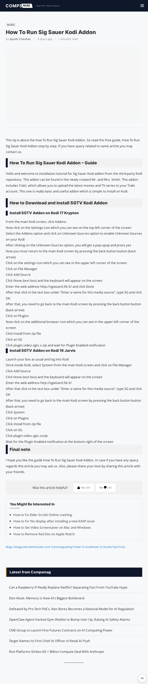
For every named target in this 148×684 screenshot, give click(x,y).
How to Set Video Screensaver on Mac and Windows (52, 527)
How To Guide (84, 547)
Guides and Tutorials (48, 547)
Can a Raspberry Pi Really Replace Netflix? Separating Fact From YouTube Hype (68, 587)
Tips (115, 547)
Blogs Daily (13, 547)
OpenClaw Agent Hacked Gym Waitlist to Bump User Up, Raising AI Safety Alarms (69, 619)
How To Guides (102, 547)
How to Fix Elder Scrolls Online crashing (42, 515)
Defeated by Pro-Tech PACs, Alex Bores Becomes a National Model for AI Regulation (71, 609)
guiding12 (68, 547)
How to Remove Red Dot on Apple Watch (44, 534)
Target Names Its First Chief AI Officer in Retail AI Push (49, 641)
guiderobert (27, 547)
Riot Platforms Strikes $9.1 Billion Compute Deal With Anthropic (56, 651)
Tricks (121, 547)
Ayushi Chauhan (20, 39)
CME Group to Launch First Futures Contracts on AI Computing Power (61, 630)
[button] (142, 678)
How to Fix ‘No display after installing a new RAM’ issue (54, 521)
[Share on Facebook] (72, 132)
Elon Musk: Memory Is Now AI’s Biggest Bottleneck (47, 598)
